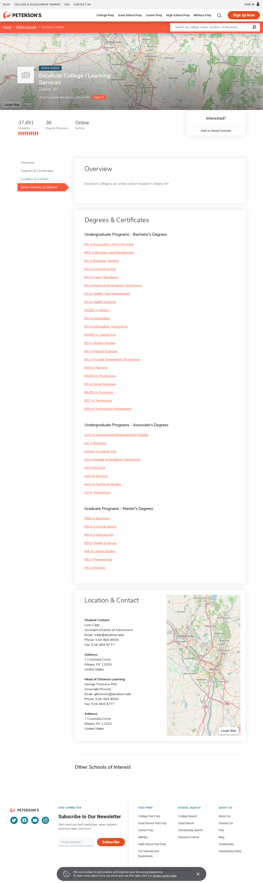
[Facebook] (24, 820)
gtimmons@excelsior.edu (112, 694)
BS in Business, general (101, 261)
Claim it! (99, 97)
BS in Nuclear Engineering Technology (112, 359)
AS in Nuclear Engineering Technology (112, 459)
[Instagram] (45, 820)
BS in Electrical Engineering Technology (113, 285)
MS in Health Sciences (100, 543)
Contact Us (226, 823)
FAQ (67, 4)
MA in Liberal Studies (99, 551)
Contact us (82, 4)
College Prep (105, 15)
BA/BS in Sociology (98, 392)
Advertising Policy (230, 851)
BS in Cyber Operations (101, 277)
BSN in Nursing (95, 367)
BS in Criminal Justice (100, 269)
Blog (6, 4)
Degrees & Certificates (37, 171)
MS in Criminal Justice (100, 526)
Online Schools (26, 27)
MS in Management (98, 559)
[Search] (219, 15)
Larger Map (12, 104)
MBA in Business (97, 518)
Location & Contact (34, 179)
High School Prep (178, 15)
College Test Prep (149, 816)
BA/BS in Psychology (100, 376)
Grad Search (186, 823)
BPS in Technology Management (108, 409)
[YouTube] (35, 820)
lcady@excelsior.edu (109, 635)
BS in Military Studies (99, 343)
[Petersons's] (22, 15)
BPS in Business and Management (109, 252)
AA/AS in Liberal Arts (100, 451)
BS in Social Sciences (100, 384)
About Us (224, 816)
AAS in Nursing (95, 476)
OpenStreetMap (235, 35)
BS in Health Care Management (107, 293)
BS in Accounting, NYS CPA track (109, 244)
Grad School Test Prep (152, 823)
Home (7, 27)
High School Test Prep (152, 844)
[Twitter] (14, 820)
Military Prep (202, 15)
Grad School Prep (130, 15)
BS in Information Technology (106, 326)
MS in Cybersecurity (99, 535)
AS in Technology (97, 492)
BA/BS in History (97, 310)
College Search (187, 816)
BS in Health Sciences (100, 302)
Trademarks (226, 844)
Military (143, 837)
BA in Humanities (97, 318)
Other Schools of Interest (39, 187)
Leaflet (214, 35)
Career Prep (154, 15)
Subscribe (110, 842)
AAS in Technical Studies (102, 484)
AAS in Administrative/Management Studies (116, 435)
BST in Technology (98, 400)
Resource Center (188, 837)
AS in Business (95, 443)
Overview (28, 162)
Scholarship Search (190, 830)
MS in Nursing (94, 567)
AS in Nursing (94, 468)
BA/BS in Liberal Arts (100, 335)
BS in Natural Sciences (101, 351)
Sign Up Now (244, 15)
